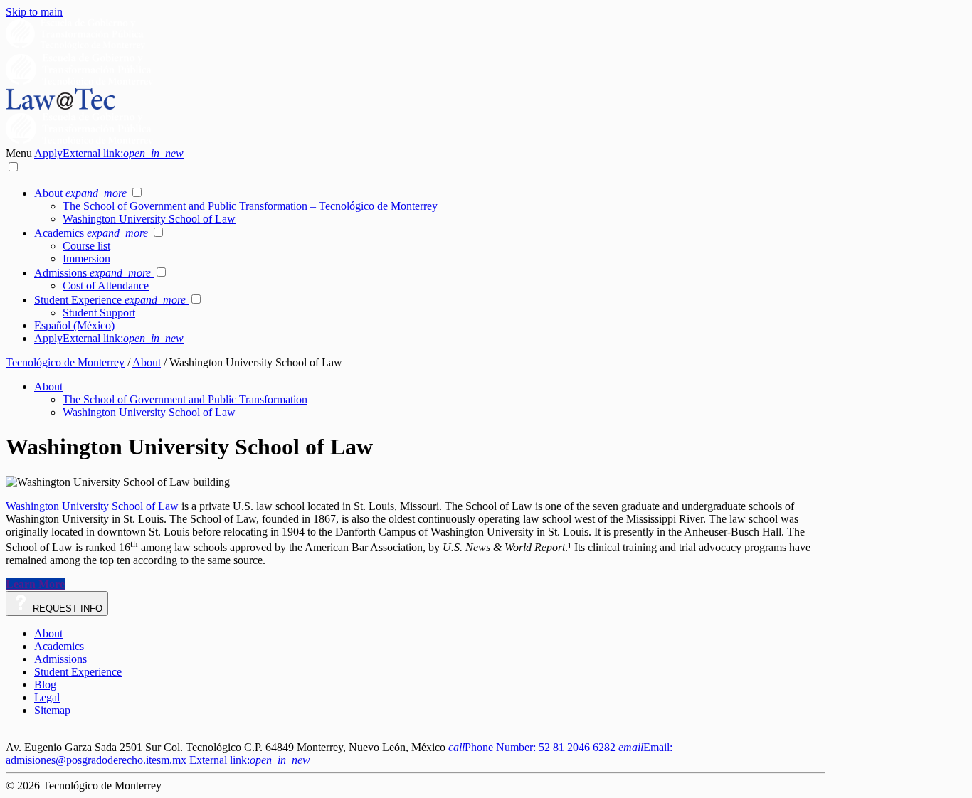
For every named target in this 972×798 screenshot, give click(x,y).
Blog (45, 685)
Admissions (92, 273)
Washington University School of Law (149, 219)
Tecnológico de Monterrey (65, 362)
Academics (91, 233)
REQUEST (66, 608)
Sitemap (52, 710)
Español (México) (74, 325)
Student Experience (110, 300)
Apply (109, 153)
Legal (47, 697)
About (80, 193)
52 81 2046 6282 (533, 747)
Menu (20, 153)
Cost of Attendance (106, 286)
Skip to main (34, 12)
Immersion (86, 258)
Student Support (99, 313)
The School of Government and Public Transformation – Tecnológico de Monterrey (250, 206)
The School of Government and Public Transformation (185, 399)
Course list (86, 246)
